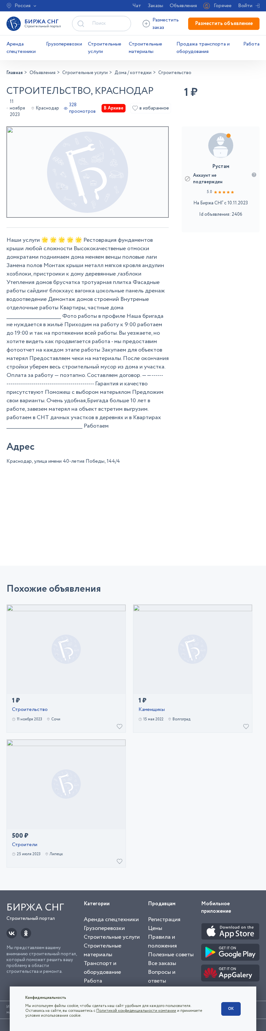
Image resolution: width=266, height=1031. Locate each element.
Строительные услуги (104, 47)
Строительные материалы (145, 47)
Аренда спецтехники (21, 47)
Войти (245, 5)
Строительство (30, 709)
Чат (137, 5)
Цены (155, 928)
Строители (24, 845)
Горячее (223, 5)
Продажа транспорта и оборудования (203, 47)
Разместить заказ (165, 23)
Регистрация (164, 919)
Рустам (220, 166)
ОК (231, 1009)
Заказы (155, 5)
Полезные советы (171, 954)
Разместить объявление (224, 23)
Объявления (183, 5)
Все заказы (162, 963)
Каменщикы (152, 709)
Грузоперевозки (64, 44)
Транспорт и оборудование (102, 967)
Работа (251, 44)
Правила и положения (162, 941)
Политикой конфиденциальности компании (136, 1010)
